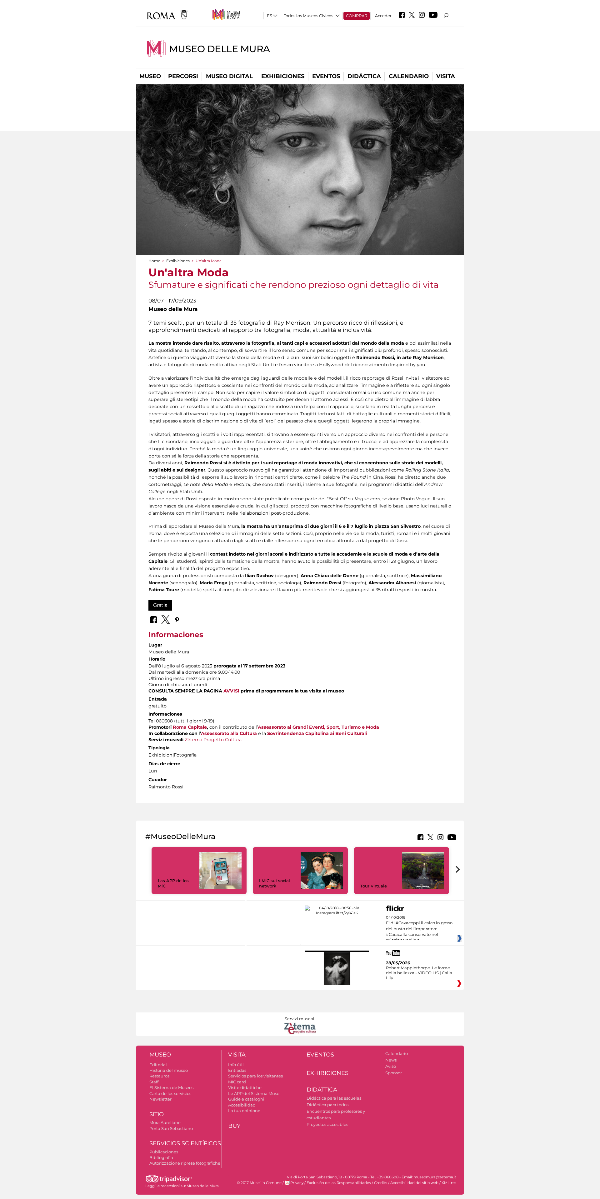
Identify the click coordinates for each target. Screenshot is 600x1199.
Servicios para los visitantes (255, 1075)
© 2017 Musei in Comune (259, 1183)
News (391, 1059)
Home (154, 260)
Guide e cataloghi (246, 1099)
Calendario (409, 76)
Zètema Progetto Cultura (213, 739)
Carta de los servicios (170, 1093)
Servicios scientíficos (185, 1143)
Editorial (158, 1064)
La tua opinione (244, 1110)
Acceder (383, 15)
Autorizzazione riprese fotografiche (184, 1163)
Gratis (160, 605)
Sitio (156, 1114)
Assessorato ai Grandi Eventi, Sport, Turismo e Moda (318, 727)
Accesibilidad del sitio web (414, 1183)
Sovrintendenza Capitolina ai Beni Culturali (317, 733)
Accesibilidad (242, 1104)
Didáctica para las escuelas (334, 1098)
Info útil (236, 1064)
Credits (380, 1183)
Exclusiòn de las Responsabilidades (339, 1183)
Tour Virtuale (373, 885)
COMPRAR (356, 15)
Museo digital (229, 76)
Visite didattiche (245, 1087)
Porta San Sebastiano (171, 1128)
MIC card (237, 1081)
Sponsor (393, 1072)
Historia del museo (168, 1070)
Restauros (159, 1075)
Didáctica (364, 76)
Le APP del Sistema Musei (254, 1093)
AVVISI (231, 691)
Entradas (237, 1070)
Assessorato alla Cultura (229, 733)
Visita (445, 76)
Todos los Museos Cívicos (308, 15)
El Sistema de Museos (171, 1087)
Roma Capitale (190, 727)
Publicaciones (163, 1151)
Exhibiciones (282, 76)
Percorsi (183, 76)
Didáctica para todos (327, 1104)
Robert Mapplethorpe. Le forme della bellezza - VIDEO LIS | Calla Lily (419, 972)
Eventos (326, 76)
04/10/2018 (419, 929)
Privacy (296, 1183)
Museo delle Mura (219, 49)
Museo (150, 76)
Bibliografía (161, 1157)
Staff (153, 1081)
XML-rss (449, 1183)
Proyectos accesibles (327, 1124)
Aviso (390, 1066)
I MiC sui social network (274, 883)
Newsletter (160, 1099)
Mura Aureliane (165, 1122)
